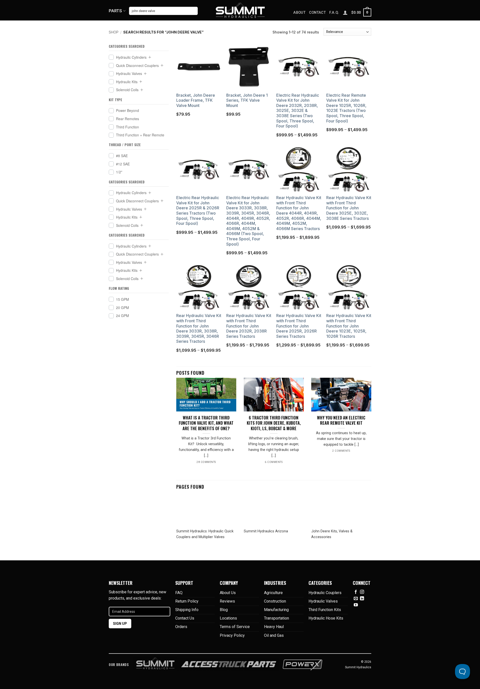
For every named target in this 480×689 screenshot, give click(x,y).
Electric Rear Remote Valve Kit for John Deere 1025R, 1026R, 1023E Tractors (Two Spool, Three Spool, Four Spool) (346, 108)
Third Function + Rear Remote (140, 134)
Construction (275, 601)
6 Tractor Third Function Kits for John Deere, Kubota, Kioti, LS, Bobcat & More (274, 423)
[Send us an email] (356, 598)
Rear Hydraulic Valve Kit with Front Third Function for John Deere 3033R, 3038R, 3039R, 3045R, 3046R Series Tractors (198, 328)
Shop (113, 32)
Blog (224, 609)
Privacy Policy (232, 635)
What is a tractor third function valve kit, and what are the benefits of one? (206, 423)
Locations (228, 618)
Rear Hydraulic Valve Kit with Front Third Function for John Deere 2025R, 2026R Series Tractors (298, 326)
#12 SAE (123, 163)
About (299, 12)
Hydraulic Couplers (325, 592)
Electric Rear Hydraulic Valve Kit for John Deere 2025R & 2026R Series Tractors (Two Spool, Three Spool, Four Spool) (197, 210)
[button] (361, 12)
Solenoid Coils (127, 89)
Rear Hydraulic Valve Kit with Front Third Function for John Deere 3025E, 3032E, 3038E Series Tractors (348, 208)
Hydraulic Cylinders (131, 57)
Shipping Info (186, 609)
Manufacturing (276, 609)
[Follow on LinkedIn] (362, 598)
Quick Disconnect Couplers (137, 65)
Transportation (276, 618)
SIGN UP (120, 624)
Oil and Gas (274, 635)
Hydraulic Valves (129, 73)
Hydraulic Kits (127, 81)
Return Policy (186, 601)
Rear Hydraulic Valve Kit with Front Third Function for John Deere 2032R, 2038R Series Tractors (248, 326)
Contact (317, 12)
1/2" (119, 171)
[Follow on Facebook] (356, 592)
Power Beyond (127, 110)
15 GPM (122, 299)
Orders (181, 626)
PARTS (115, 10)
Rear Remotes (127, 118)
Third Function (127, 126)
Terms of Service (235, 626)
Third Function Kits (324, 609)
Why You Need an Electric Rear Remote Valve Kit (341, 420)
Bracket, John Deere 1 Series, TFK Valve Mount (247, 100)
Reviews (227, 601)
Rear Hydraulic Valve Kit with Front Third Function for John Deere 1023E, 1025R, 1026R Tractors (348, 326)
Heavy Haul (274, 626)
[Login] (345, 12)
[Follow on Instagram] (362, 592)
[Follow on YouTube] (356, 605)
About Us (228, 592)
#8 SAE (122, 155)
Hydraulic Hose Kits (325, 618)
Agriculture (273, 592)
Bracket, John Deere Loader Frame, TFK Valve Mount (195, 100)
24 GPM (122, 315)
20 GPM (122, 307)
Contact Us (184, 618)
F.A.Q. (334, 12)
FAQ (178, 592)
